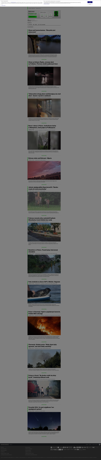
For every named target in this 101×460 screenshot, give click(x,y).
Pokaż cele (90, 4)
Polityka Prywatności (3, 5)
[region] (50, 3)
